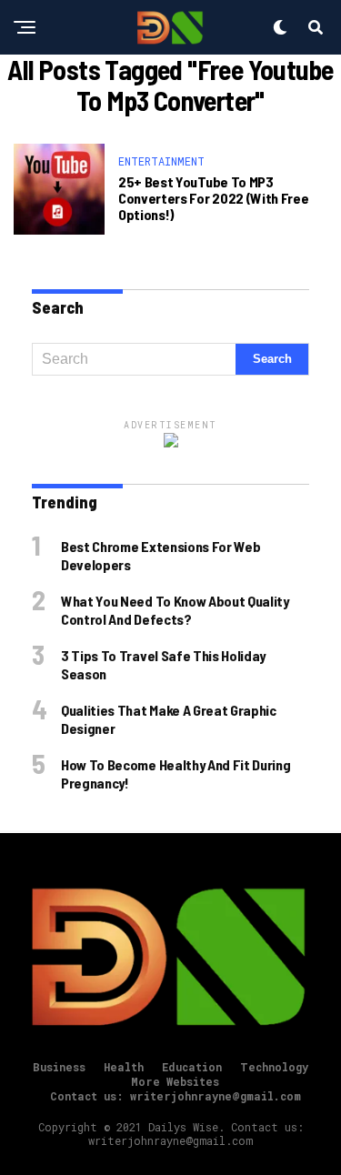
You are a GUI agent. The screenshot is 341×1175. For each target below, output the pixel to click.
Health (124, 1067)
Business (59, 1067)
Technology (274, 1067)
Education (192, 1067)
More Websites (175, 1081)
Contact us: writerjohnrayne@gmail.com (175, 1096)
